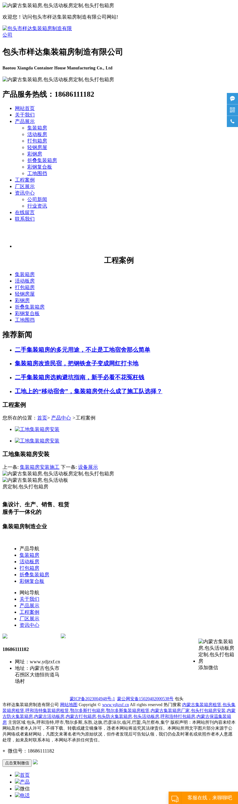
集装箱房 (37, 127)
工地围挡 (37, 173)
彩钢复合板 (39, 166)
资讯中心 (25, 193)
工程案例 (25, 179)
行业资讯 (37, 206)
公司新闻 (37, 199)
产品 (25, 781)
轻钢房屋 (37, 147)
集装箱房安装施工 (40, 467)
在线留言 (25, 212)
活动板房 (37, 134)
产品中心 (61, 417)
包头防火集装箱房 (114, 716)
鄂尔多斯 (127, 710)
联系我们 (25, 219)
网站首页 (25, 108)
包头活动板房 (146, 716)
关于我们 (25, 114)
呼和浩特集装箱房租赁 (47, 710)
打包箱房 (37, 140)
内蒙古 (202, 716)
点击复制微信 (17, 763)
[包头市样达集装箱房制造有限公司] (38, 34)
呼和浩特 (169, 716)
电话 (25, 795)
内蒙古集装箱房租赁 (201, 704)
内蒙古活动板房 (49, 716)
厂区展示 (25, 186)
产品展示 (25, 121)
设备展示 (88, 467)
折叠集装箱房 (42, 160)
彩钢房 (34, 153)
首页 (42, 417)
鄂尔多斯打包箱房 (87, 710)
